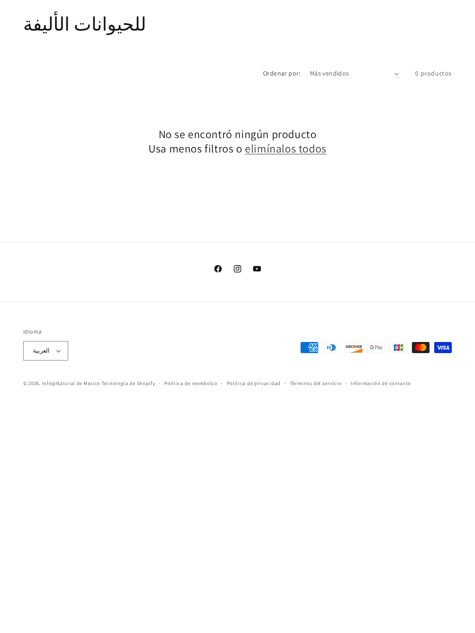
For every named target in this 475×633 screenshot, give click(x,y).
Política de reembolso (191, 383)
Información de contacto (381, 383)
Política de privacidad (254, 383)
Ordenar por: (282, 73)
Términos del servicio (316, 383)
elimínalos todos (286, 148)
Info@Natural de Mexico (71, 383)
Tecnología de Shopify (128, 383)
